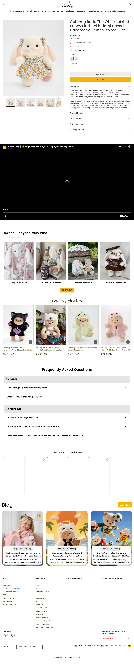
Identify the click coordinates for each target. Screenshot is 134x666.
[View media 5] (50, 102)
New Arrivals (7, 585)
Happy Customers (9, 598)
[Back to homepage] (67, 4)
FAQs (37, 585)
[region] (33, 102)
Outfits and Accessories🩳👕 (12, 588)
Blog (37, 588)
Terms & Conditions (42, 618)
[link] (16, 11)
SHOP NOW (67, 290)
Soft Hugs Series (8, 601)
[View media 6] (60, 102)
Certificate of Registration (44, 621)
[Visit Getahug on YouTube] (15, 637)
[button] (4, 4)
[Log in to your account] (125, 4)
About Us (38, 582)
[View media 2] (20, 102)
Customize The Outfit (42, 624)
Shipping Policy (40, 598)
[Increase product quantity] (78, 68)
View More (125, 505)
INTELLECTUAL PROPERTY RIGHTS (45, 627)
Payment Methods (41, 611)
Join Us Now (104, 582)
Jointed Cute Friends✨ (10, 605)
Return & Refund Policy (43, 608)
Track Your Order (73, 582)
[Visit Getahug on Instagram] (7, 637)
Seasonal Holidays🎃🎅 (10, 592)
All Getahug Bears (8, 582)
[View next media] (62, 102)
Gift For (5, 595)
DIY (36, 601)
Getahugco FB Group (42, 592)
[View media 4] (40, 102)
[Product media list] (33, 58)
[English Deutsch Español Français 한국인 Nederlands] (10, 647)
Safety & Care (40, 605)
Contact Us (39, 595)
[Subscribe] (129, 638)
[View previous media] (4, 102)
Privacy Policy (40, 614)
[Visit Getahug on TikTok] (11, 637)
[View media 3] (30, 102)
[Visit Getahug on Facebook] (4, 637)
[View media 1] (10, 102)
